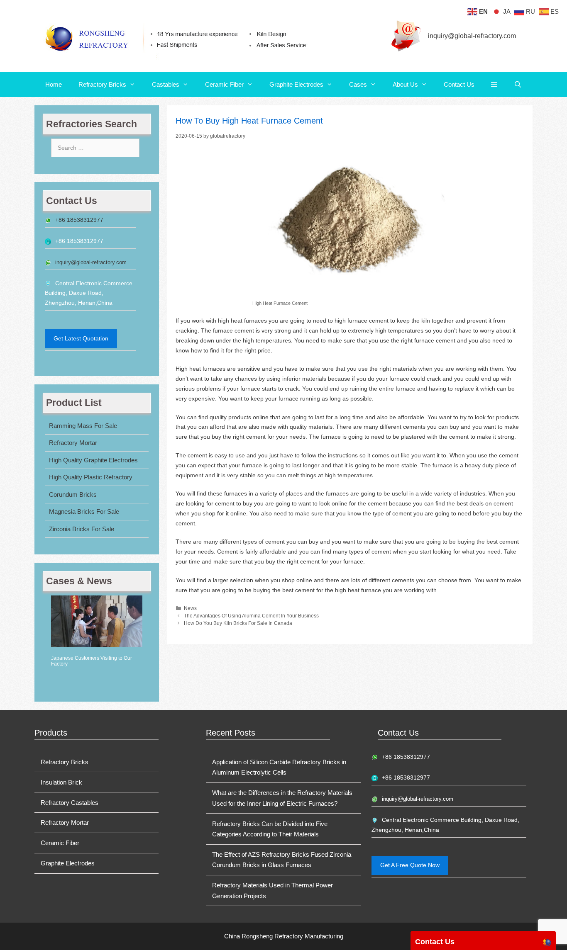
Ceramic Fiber (224, 84)
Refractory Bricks (102, 84)
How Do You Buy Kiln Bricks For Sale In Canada (238, 623)
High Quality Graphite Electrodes (93, 460)
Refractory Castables (69, 802)
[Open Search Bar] (518, 84)
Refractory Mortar (73, 442)
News (190, 608)
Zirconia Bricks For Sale (81, 528)
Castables (165, 84)
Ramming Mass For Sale (83, 425)
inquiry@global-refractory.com (472, 35)
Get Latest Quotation (81, 338)
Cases (358, 84)
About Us (405, 84)
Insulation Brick (61, 782)
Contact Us (459, 84)
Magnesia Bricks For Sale (84, 511)
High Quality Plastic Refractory (90, 477)
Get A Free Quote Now (410, 865)
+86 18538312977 (79, 219)
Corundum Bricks (73, 494)
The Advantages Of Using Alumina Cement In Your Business (251, 616)
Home (53, 84)
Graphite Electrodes (296, 84)
